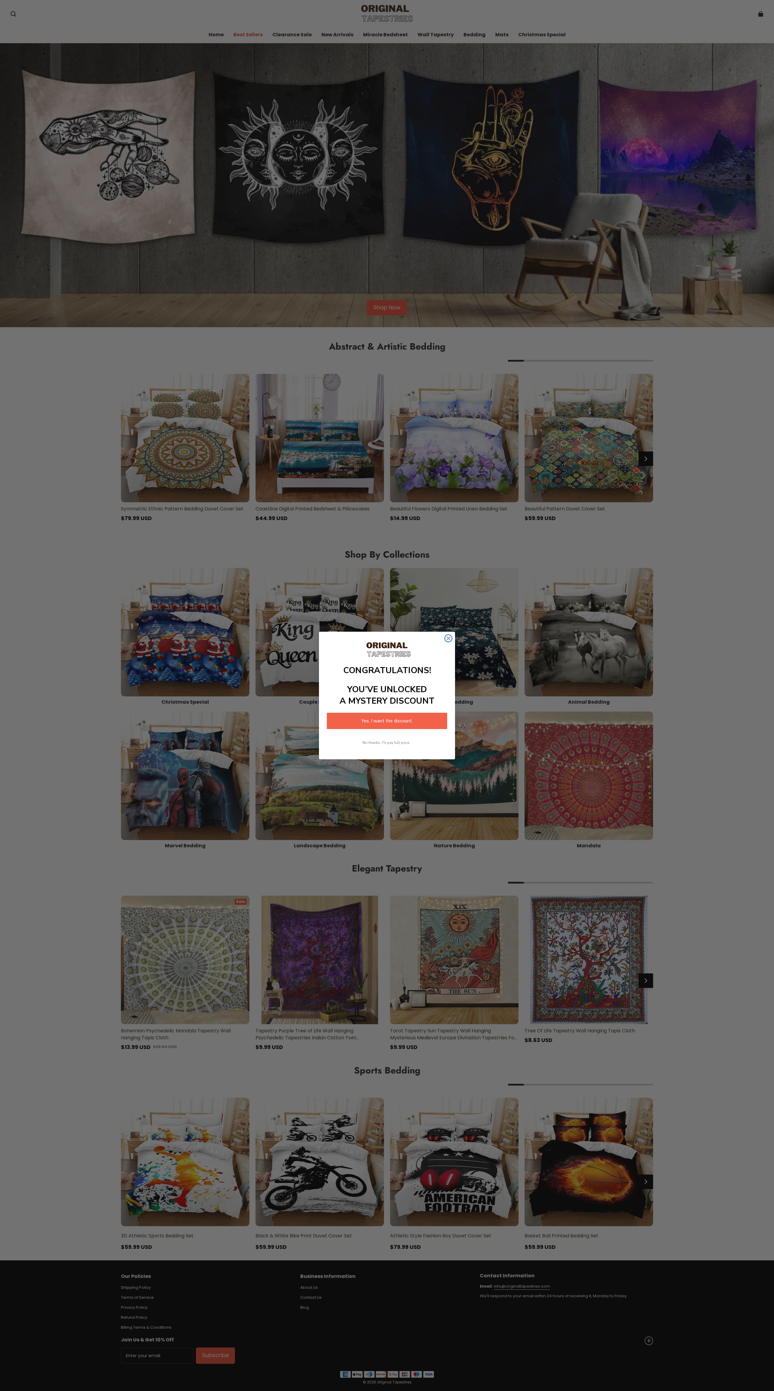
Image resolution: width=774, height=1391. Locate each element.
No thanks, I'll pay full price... (387, 742)
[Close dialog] (448, 638)
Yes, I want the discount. (387, 721)
